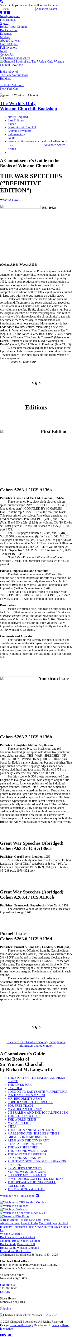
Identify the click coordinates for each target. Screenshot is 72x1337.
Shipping (5, 1308)
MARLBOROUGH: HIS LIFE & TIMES (33, 1133)
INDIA (12, 1126)
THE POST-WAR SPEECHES (27, 1154)
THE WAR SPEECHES (23, 1147)
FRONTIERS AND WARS (25, 1168)
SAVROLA (15, 1088)
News (3, 51)
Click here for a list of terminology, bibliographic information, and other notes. (36, 1043)
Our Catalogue (9, 44)
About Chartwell (10, 40)
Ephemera (6, 33)
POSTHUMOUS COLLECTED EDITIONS (35, 1178)
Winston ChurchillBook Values (11, 1235)
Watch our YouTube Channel (18, 1195)
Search (12, 148)
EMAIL (5, 1291)
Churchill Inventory (19, 130)
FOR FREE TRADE (21, 1105)
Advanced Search (47, 8)
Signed (4, 23)
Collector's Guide (23, 1226)
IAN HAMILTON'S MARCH (26, 1095)
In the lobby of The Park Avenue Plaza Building (14, 75)
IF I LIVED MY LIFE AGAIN (27, 1175)
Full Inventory (8, 47)
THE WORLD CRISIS (22, 1119)
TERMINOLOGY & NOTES (26, 1189)
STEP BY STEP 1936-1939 (25, 1144)
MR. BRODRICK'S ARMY (25, 1098)
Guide (11, 137)
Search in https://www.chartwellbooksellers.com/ (29, 5)
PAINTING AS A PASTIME (25, 1157)
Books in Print (8, 30)
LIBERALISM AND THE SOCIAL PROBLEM (38, 1112)
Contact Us (7, 54)
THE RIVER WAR (20, 1084)
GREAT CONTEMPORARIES (27, 1137)
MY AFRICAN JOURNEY (25, 1109)
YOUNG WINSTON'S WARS (27, 1171)
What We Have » (10, 200)
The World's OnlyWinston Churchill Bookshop (28, 106)
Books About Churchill (14, 26)
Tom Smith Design (21, 1325)
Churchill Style (51, 1226)
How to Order (29, 1223)
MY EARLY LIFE (19, 1123)
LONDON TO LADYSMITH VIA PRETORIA (38, 1091)
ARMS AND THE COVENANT (28, 1140)
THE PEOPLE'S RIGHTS (24, 1116)
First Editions (8, 19)
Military (5, 37)
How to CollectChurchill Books (17, 1239)
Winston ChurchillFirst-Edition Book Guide (19, 1249)
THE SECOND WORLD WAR (27, 1150)
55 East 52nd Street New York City (12, 86)
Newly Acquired (10, 16)
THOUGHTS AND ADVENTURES (31, 1130)
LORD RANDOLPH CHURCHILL (30, 1102)
